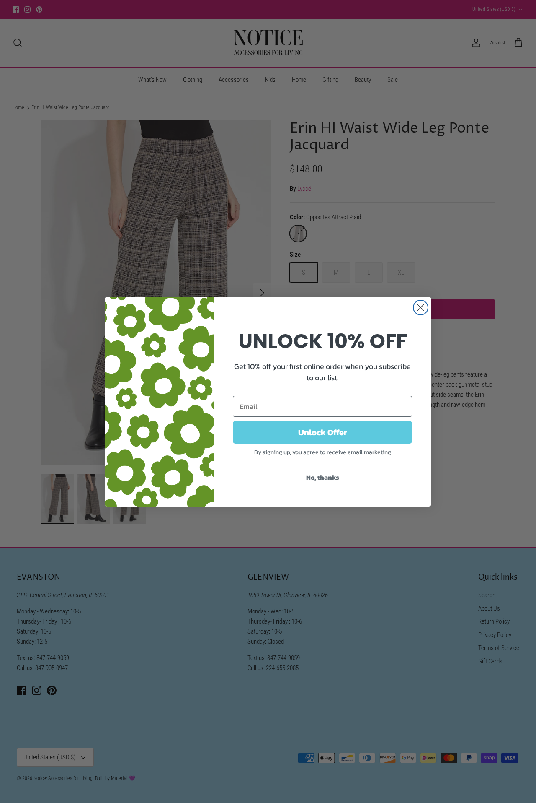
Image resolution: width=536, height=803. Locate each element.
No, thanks (322, 477)
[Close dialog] (420, 307)
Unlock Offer (322, 432)
